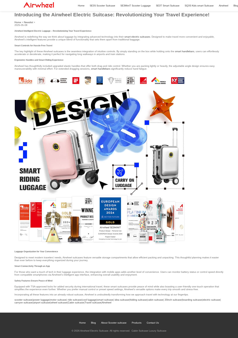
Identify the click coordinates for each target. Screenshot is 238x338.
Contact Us (153, 322)
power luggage (41, 299)
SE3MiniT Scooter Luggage (135, 5)
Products (136, 322)
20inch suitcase (173, 299)
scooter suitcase (23, 299)
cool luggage (89, 299)
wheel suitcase (59, 302)
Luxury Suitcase (157, 330)
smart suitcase (105, 299)
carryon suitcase (23, 302)
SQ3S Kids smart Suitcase (199, 5)
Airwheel (223, 5)
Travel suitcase (93, 302)
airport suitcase (41, 302)
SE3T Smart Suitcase (167, 5)
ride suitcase (75, 299)
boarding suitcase (192, 299)
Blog (93, 322)
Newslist (28, 22)
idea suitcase (122, 299)
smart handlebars (184, 51)
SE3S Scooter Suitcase (102, 5)
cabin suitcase (155, 299)
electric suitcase (211, 299)
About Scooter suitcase (113, 322)
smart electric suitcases (137, 36)
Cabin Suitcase (140, 330)
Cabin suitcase (76, 302)
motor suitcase (58, 299)
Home (81, 5)
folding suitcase (138, 299)
